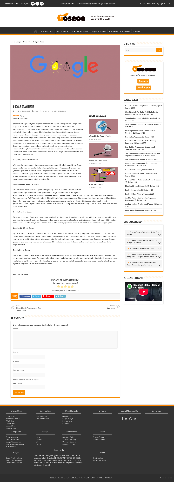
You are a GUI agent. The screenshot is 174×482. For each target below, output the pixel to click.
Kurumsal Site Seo (66, 32)
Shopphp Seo (11, 428)
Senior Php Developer (14, 458)
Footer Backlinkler (12, 440)
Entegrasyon (67, 421)
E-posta (16, 362)
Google (18, 42)
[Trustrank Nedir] (103, 174)
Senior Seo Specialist (14, 463)
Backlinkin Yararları (133, 190)
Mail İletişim (143, 87)
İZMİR (93, 478)
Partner (38, 444)
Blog (37, 442)
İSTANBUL (85, 478)
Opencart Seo (11, 416)
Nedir (25, 42)
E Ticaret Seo (16, 411)
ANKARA (100, 478)
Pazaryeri (65, 424)
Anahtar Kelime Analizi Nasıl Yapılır (139, 204)
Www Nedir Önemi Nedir (100, 136)
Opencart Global (68, 437)
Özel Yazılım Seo (42, 419)
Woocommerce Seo (13, 419)
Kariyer (16, 452)
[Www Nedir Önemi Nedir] (103, 126)
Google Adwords (12, 437)
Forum (102, 432)
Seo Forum (126, 32)
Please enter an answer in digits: (26, 379)
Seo (12, 42)
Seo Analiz (84, 32)
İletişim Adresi (98, 458)
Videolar (39, 440)
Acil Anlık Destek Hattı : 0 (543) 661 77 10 (154, 4)
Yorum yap (46, 111)
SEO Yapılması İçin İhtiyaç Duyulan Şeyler (142, 124)
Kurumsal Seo (45, 411)
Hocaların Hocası (68, 444)
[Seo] (87, 17)
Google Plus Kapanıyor (134, 170)
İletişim (137, 32)
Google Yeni (16, 432)
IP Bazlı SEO (11, 447)
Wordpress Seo (41, 416)
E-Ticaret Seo (48, 32)
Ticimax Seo (10, 424)
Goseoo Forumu (99, 440)
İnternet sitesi (18, 370)
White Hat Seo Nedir (98, 160)
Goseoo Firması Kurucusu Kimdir (141, 248)
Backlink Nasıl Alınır (133, 194)
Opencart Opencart (69, 442)
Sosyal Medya (67, 419)
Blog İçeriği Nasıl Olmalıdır (136, 186)
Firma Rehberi (72, 432)
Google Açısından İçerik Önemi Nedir (140, 174)
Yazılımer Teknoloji (69, 440)
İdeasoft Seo (10, 426)
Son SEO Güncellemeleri (15, 444)
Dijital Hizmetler (99, 32)
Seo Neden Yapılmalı (133, 137)
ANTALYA (108, 478)
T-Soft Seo (10, 421)
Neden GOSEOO (11, 4)
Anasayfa (35, 31)
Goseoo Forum (98, 437)
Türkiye (169, 478)
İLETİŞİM (24, 4)
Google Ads (66, 416)
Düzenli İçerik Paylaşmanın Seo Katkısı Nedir (28, 308)
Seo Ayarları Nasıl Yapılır (135, 159)
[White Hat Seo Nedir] (103, 150)
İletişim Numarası (99, 460)
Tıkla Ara (143, 81)
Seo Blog (114, 32)
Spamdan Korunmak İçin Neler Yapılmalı (141, 118)
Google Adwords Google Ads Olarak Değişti (142, 106)
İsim (15, 353)
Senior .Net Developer (14, 460)
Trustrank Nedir (96, 184)
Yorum (15, 329)
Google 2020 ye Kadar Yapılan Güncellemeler (143, 180)
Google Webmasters (13, 442)
